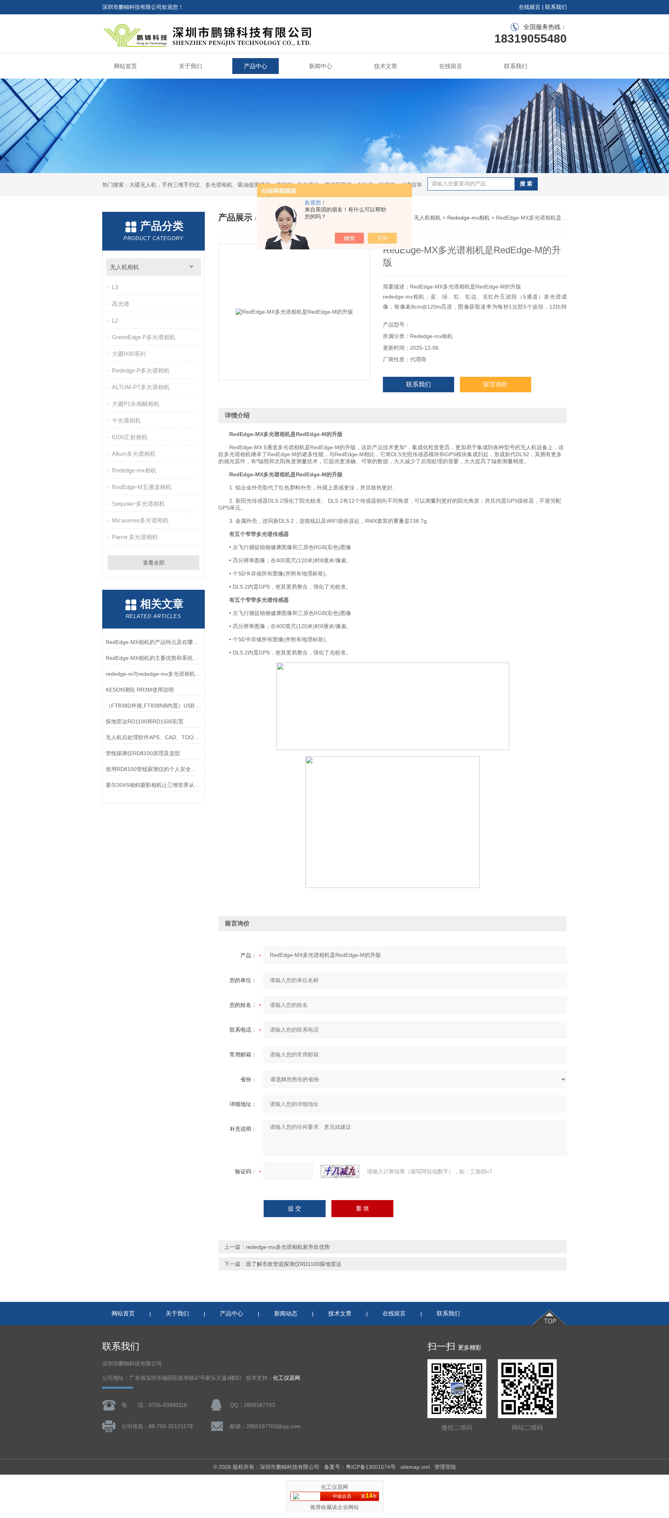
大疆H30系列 (129, 353)
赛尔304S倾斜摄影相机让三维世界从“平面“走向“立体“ (153, 785)
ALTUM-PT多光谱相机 (141, 387)
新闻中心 (320, 66)
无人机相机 (124, 267)
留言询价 (495, 384)
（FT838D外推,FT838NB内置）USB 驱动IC (153, 705)
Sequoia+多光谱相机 (138, 503)
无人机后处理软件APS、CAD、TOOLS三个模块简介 (153, 737)
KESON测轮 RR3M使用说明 (140, 690)
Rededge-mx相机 (134, 470)
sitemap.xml (415, 1467)
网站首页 (125, 66)
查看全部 (154, 563)
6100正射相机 (130, 437)
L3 (115, 287)
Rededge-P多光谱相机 (141, 370)
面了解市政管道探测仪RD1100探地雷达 (293, 1264)
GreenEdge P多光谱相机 (143, 337)
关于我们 (190, 66)
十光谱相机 (126, 420)
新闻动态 (285, 1313)
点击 (191, 267)
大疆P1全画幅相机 (136, 403)
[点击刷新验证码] (340, 1171)
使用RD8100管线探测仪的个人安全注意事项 (153, 769)
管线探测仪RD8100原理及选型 (143, 753)
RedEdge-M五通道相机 (142, 487)
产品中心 (255, 66)
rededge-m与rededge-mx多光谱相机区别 (153, 674)
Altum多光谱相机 (134, 453)
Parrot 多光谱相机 (135, 537)
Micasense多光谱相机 (140, 520)
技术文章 (385, 66)
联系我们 (556, 7)
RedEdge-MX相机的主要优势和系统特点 (153, 658)
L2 (115, 320)
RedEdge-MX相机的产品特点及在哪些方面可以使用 (153, 642)
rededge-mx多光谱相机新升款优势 (288, 1247)
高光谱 (120, 304)
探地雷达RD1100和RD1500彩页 (145, 721)
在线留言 (529, 7)
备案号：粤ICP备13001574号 (360, 1467)
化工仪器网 (286, 1378)
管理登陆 (445, 1467)
